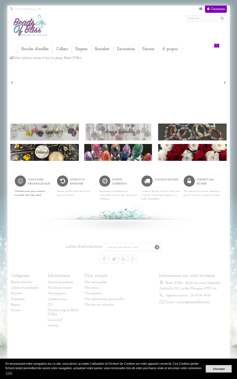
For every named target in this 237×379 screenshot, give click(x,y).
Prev (12, 83)
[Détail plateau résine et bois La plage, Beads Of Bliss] (118, 87)
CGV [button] (9, 373)
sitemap (53, 325)
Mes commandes (96, 282)
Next (225, 83)
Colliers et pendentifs (24, 287)
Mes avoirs (92, 287)
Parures (15, 310)
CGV (51, 304)
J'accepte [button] (219, 368)
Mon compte (96, 276)
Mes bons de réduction (99, 304)
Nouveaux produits (60, 282)
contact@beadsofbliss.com (193, 302)
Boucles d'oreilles (21, 282)
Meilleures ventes (59, 287)
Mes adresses (93, 293)
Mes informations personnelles (104, 299)
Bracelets (16, 293)
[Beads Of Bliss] (62, 27)
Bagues (15, 304)
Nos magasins (57, 293)
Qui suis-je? (55, 319)
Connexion (217, 9)
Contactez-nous (200, 9)
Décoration (18, 299)
